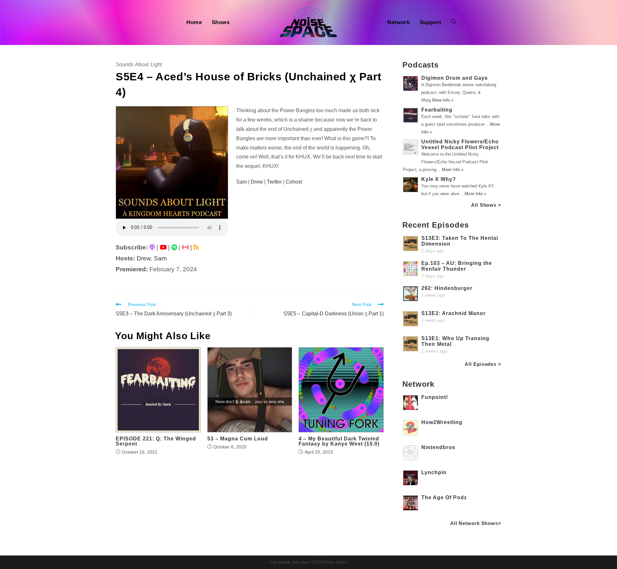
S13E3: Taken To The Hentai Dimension (459, 241)
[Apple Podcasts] (152, 247)
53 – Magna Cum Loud (237, 438)
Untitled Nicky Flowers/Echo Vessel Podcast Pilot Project (460, 144)
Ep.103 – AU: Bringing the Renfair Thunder (456, 266)
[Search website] (453, 22)
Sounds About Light (139, 64)
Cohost (294, 182)
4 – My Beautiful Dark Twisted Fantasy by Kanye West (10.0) (339, 441)
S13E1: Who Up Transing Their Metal (455, 341)
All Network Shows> (475, 523)
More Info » (443, 100)
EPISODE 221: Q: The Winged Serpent (156, 441)
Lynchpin (434, 472)
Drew (144, 258)
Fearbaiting (436, 110)
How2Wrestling (441, 422)
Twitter (274, 182)
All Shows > (486, 205)
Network (418, 384)
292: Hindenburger (446, 288)
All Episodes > (483, 364)
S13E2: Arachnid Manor (453, 313)
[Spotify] (174, 247)
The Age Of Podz (444, 497)
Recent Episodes (435, 225)
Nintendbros (438, 447)
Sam (160, 258)
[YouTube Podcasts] (163, 247)
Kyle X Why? (438, 179)
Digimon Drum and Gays (454, 78)
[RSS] (196, 247)
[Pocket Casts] (185, 247)
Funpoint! (434, 397)
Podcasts (420, 64)
